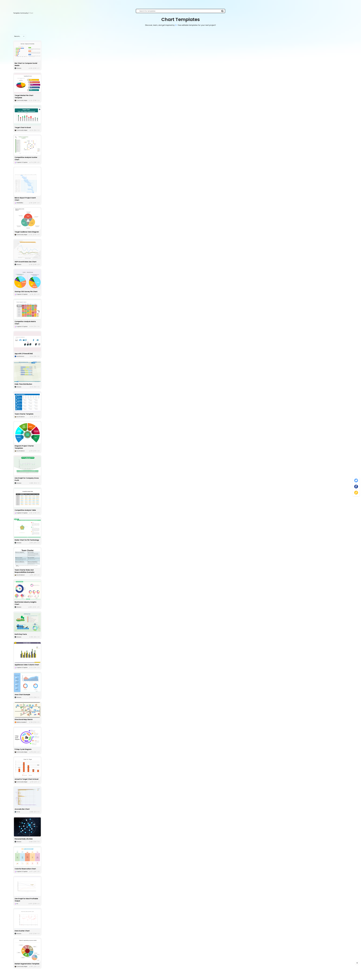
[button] (19, 36)
